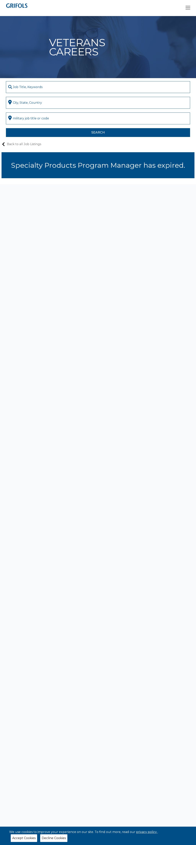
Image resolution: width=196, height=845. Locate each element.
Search (98, 132)
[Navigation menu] (187, 7)
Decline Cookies (54, 838)
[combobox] (98, 87)
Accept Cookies (24, 838)
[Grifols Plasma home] (17, 5)
